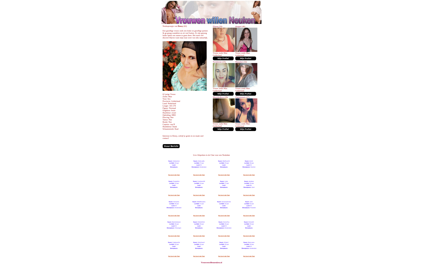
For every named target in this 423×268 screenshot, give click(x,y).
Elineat (215, 26)
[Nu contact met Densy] (171, 147)
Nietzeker (239, 62)
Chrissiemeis (240, 97)
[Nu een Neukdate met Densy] (185, 90)
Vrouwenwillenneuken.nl (211, 262)
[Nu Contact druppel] (245, 60)
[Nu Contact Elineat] (223, 60)
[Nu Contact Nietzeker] (245, 95)
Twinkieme (217, 62)
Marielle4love (218, 97)
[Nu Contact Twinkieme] (223, 95)
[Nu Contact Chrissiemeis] (245, 130)
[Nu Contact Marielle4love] (223, 130)
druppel (238, 26)
